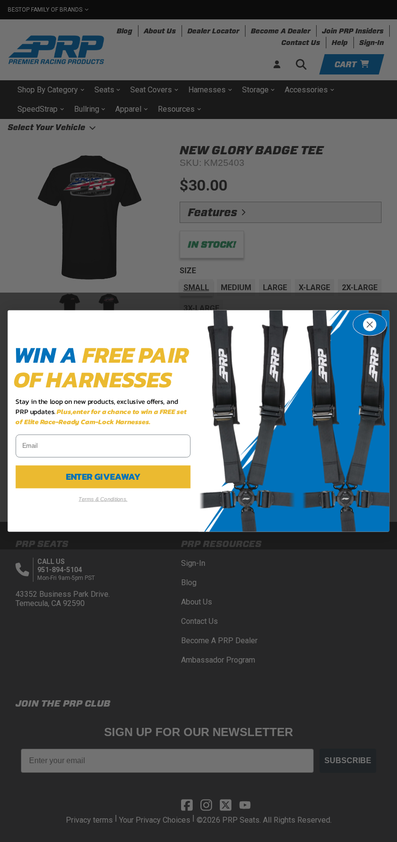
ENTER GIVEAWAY (103, 477)
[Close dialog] (369, 324)
